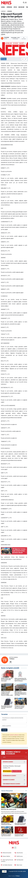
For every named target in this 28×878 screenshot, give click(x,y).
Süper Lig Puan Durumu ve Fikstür (7, 860)
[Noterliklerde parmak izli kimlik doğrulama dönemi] (7, 701)
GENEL (3, 7)
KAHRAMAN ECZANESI (9, 775)
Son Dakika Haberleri (7, 865)
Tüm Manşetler (19, 859)
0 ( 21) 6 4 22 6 (17, 771)
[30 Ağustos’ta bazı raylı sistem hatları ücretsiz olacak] (21, 701)
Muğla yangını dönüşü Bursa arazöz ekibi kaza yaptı (6, 679)
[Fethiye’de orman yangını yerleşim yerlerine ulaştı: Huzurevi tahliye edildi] (7, 687)
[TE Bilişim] (4, 660)
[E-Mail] (10, 662)
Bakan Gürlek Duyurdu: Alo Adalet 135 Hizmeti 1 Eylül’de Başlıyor (21, 679)
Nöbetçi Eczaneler (7, 852)
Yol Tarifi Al (8, 771)
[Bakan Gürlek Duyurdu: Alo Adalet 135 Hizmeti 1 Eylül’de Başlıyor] (21, 673)
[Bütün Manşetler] (26, 790)
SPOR (15, 7)
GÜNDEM (9, 7)
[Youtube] (13, 848)
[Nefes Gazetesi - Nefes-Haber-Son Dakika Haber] (6, 2)
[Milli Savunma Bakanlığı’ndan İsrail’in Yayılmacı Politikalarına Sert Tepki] (21, 687)
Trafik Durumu (19, 856)
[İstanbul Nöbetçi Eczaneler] (26, 753)
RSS (5, 871)
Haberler (3, 11)
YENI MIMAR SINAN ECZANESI (11, 783)
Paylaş (4, 58)
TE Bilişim (11, 658)
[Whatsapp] (15, 848)
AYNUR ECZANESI (8, 761)
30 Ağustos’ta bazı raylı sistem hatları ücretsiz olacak (19, 707)
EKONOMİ (21, 7)
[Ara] (23, 2)
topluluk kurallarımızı (14, 734)
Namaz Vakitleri (6, 856)
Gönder (4, 730)
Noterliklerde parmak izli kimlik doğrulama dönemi (6, 707)
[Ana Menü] (25, 2)
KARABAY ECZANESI (9, 779)
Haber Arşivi (19, 865)
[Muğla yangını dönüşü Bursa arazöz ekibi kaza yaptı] (7, 673)
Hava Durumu (20, 852)
